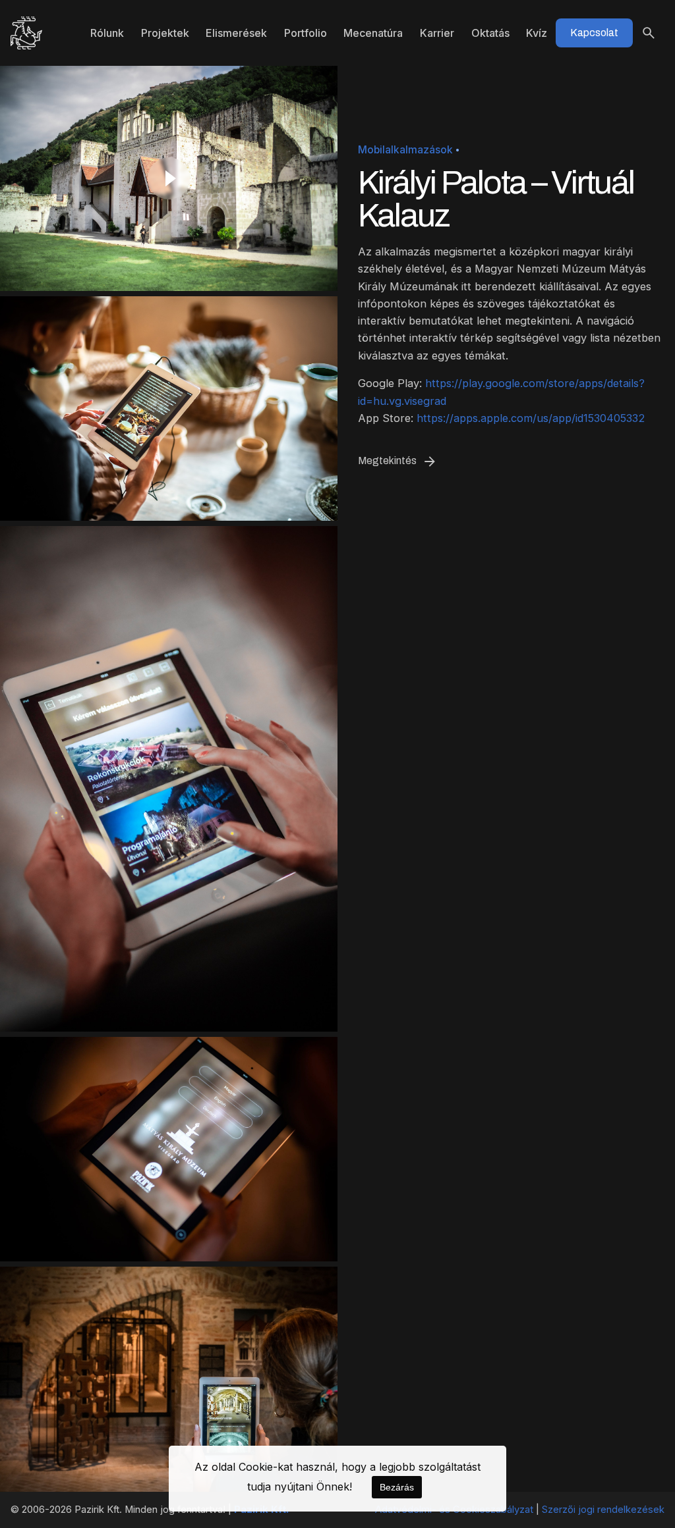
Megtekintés (387, 460)
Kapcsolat (594, 32)
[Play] (169, 178)
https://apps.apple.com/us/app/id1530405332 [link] (531, 418)
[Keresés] (648, 33)
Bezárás (397, 1487)
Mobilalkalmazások (405, 150)
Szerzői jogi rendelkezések (603, 1509)
